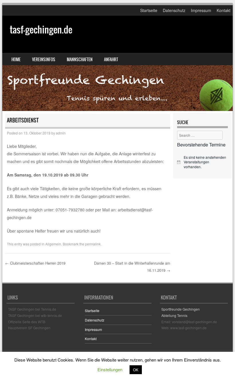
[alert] (202, 162)
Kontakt (223, 10)
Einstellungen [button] (109, 369)
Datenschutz (174, 10)
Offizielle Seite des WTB (26, 321)
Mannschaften (80, 59)
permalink (93, 243)
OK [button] (135, 369)
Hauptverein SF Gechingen (29, 327)
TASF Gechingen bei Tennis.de (32, 309)
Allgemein (53, 243)
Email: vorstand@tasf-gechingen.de (189, 321)
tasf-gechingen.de (41, 30)
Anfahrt (111, 59)
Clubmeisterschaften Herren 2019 (35, 263)
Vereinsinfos (43, 59)
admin (61, 132)
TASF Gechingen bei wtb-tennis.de (35, 315)
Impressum (201, 10)
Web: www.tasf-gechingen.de (184, 327)
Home (16, 59)
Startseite (148, 10)
